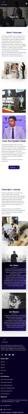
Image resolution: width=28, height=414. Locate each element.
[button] (26, 3)
